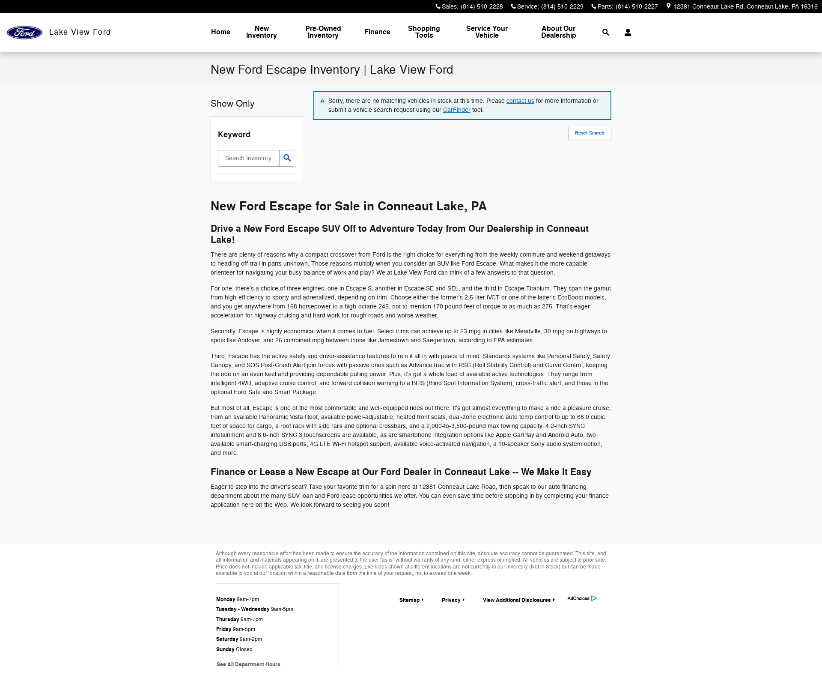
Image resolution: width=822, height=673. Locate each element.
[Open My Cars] (625, 32)
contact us (520, 101)
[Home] (24, 33)
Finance (377, 32)
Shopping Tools (424, 32)
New (261, 32)
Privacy (451, 600)
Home (220, 32)
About (558, 32)
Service (487, 32)
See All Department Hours (248, 664)
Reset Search (590, 133)
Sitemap (409, 600)
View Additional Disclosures (517, 600)
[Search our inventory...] (287, 158)
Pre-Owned (323, 32)
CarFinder (457, 110)
